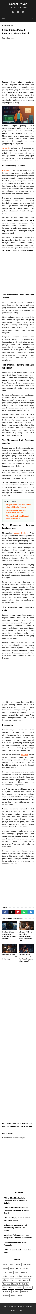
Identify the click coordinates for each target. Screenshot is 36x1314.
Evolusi (19, 1276)
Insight (5, 1268)
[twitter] (11, 912)
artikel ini (24, 755)
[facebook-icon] (13, 12)
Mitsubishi (24, 1292)
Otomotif (27, 1268)
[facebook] (5, 912)
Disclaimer (28, 1306)
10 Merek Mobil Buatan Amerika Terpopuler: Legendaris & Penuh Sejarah (16, 1210)
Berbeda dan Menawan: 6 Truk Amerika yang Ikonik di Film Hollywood (15, 1227)
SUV (4, 1272)
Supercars (6, 1284)
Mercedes (28, 1288)
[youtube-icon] (18, 12)
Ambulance (26, 1265)
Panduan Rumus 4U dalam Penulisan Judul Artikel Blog (9, 957)
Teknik (13, 1296)
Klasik (10, 1272)
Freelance (6, 171)
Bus (27, 1284)
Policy (20, 1306)
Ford (4, 1288)
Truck (12, 1268)
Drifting (18, 1280)
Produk (20, 1296)
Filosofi (5, 1280)
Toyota (21, 1284)
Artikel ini (6, 148)
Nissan (11, 1288)
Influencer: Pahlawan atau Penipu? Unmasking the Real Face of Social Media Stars (25, 936)
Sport (11, 1265)
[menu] (4, 19)
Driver (5, 1265)
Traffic (5, 1276)
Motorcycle (26, 1280)
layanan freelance (20, 533)
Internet (18, 1265)
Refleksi (6, 1296)
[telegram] (31, 912)
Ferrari (14, 1284)
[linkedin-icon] (22, 12)
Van (12, 1280)
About (6, 1306)
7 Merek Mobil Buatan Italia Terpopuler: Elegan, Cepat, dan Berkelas (15, 1200)
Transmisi (15, 1292)
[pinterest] (18, 912)
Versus (12, 1276)
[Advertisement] (18, 60)
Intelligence (28, 1276)
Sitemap (13, 1306)
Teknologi (23, 1272)
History (18, 1268)
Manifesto (6, 1292)
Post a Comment (8, 38)
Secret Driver (18, 4)
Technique (19, 1288)
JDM (16, 1272)
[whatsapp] (24, 912)
